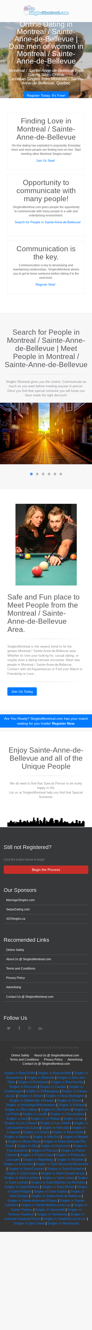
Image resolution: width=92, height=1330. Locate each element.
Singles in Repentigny (39, 1159)
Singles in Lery (73, 1118)
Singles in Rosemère (18, 1164)
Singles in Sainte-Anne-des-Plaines (32, 1200)
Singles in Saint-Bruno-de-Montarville (62, 1164)
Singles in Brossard (23, 1087)
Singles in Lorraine (36, 1132)
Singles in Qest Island (29, 1223)
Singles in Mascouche (67, 1132)
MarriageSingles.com (20, 900)
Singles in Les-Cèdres (55, 1123)
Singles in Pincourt (44, 1150)
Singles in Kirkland (71, 1105)
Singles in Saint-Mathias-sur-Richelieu (58, 1182)
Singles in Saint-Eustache (65, 1168)
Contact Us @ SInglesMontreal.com (29, 996)
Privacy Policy (15, 978)
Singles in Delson (30, 1096)
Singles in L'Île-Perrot (55, 1109)
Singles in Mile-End (46, 1137)
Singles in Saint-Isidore (21, 1173)
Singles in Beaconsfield (54, 1073)
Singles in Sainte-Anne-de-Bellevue (56, 1196)
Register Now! (46, 284)
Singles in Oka (27, 1146)
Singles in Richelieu (70, 1159)
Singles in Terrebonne (52, 1214)
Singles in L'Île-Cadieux (21, 1109)
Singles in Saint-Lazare (58, 1178)
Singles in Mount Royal (24, 1141)
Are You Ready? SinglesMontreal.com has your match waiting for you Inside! (46, 721)
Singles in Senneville (50, 1209)
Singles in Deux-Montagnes (65, 1096)
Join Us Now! (46, 160)
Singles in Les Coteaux (20, 1123)
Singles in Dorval (69, 1100)
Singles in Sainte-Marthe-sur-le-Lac (46, 1205)
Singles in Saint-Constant (26, 1168)
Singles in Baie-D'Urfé (19, 1073)
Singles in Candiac (53, 1087)
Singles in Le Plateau (45, 1118)
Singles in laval (17, 1118)
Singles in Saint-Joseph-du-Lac (63, 1173)
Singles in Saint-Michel (58, 1187)
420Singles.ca (15, 918)
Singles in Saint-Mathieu (21, 1187)
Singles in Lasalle (34, 1114)
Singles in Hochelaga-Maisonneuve (30, 1105)
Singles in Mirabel (75, 1137)
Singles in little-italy (55, 1128)
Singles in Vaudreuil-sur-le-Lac (64, 1219)
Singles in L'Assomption (67, 1114)
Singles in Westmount (63, 1223)
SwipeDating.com (18, 909)
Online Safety (15, 950)
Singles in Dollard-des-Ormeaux (31, 1100)
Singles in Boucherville (67, 1082)
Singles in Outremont (55, 1146)
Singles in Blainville (40, 1077)
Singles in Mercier (17, 1137)
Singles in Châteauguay (42, 1091)
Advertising (13, 987)
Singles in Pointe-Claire (36, 1155)
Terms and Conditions (20, 968)
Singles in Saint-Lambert (21, 1178)
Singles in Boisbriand (33, 1082)
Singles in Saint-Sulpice (50, 1191)
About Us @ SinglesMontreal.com (28, 959)
